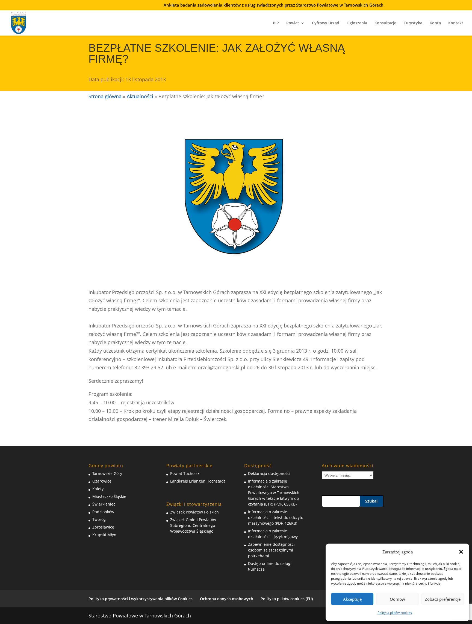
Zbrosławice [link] (103, 527)
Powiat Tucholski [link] (185, 473)
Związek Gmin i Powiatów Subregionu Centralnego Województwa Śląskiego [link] (193, 525)
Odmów (397, 599)
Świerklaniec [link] (103, 504)
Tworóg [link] (99, 519)
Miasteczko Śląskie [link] (109, 496)
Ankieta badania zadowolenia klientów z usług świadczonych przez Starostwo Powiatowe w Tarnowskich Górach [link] (274, 5)
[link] (19, 22)
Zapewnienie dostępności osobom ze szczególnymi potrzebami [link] (271, 550)
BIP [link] (276, 23)
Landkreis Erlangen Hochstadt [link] (197, 481)
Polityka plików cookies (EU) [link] (287, 598)
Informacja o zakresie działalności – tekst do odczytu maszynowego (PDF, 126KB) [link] (275, 517)
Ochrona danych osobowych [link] (226, 598)
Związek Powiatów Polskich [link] (194, 512)
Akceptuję (352, 599)
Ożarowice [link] (101, 481)
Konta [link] (435, 23)
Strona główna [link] (105, 96)
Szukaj (371, 501)
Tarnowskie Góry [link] (107, 473)
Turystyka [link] (413, 23)
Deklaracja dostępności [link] (269, 473)
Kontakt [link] (455, 23)
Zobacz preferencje (443, 599)
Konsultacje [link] (385, 23)
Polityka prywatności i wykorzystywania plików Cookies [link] (140, 598)
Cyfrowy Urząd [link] (325, 23)
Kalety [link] (98, 488)
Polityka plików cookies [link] (394, 612)
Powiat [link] (292, 23)
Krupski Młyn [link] (104, 534)
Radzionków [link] (103, 511)
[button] (461, 552)
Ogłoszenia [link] (357, 23)
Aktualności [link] (140, 96)
